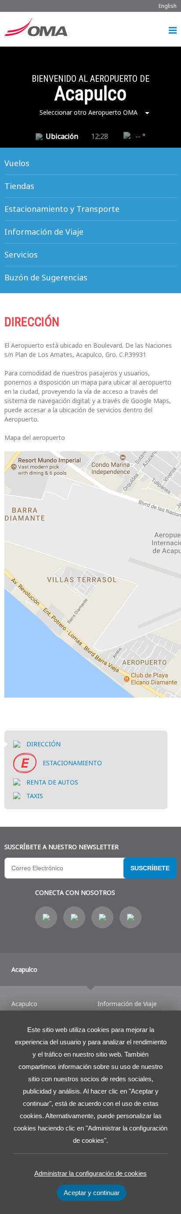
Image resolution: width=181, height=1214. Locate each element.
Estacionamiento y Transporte (61, 209)
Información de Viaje (43, 231)
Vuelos (16, 163)
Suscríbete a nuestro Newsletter (61, 847)
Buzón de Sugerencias (45, 277)
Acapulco (24, 969)
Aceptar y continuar (91, 1192)
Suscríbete (150, 868)
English (168, 6)
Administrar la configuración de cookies (90, 1173)
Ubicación (62, 136)
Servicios (21, 254)
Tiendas (19, 186)
